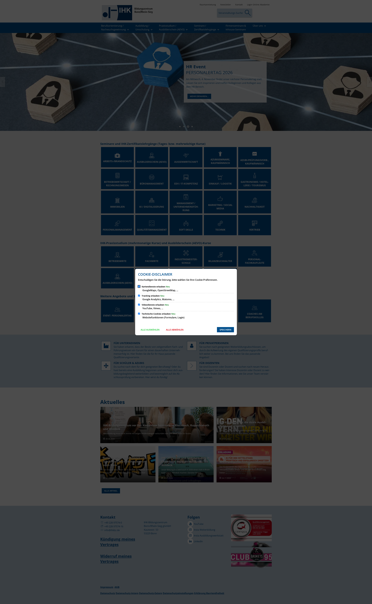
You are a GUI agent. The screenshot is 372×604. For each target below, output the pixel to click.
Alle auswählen (150, 329)
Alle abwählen (175, 329)
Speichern (225, 329)
